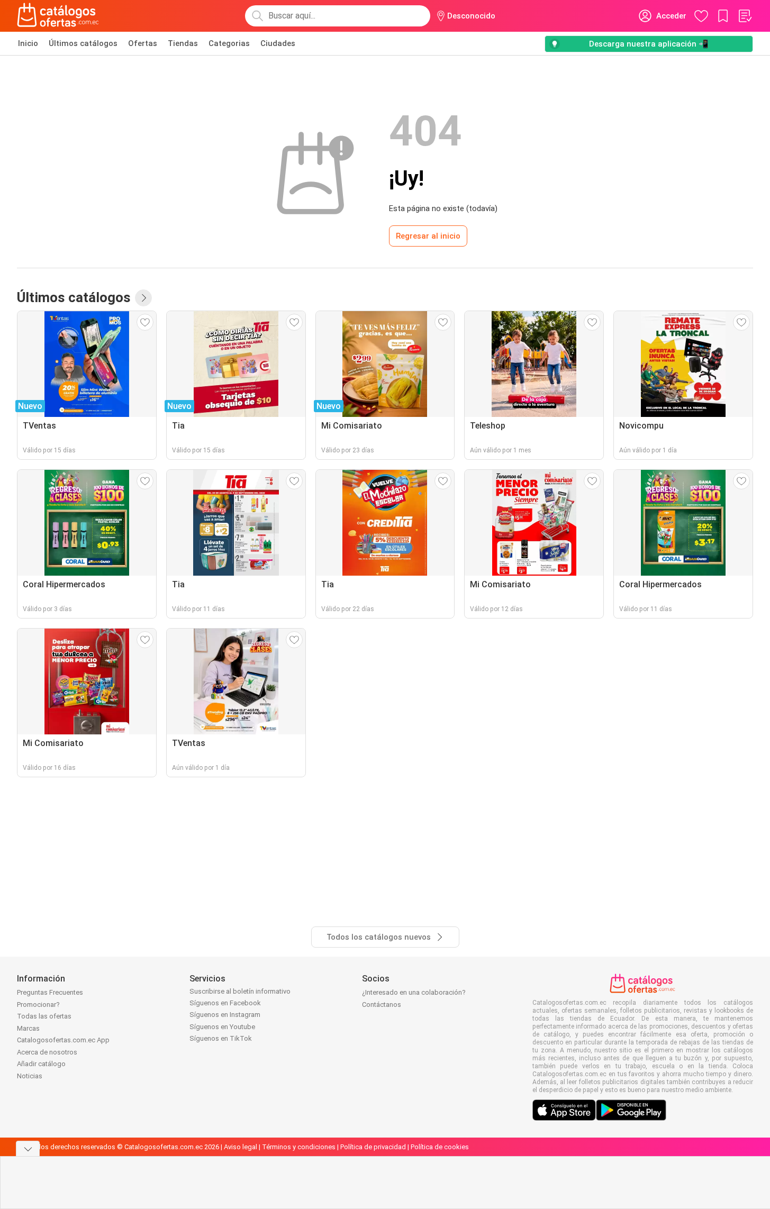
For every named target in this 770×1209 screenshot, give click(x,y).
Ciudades (277, 43)
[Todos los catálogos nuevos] (143, 297)
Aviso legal (240, 1147)
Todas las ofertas (44, 1016)
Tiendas (183, 43)
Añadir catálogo (41, 1064)
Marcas (28, 1028)
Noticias (29, 1076)
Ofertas (142, 43)
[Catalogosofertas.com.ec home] (58, 16)
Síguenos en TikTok (220, 1038)
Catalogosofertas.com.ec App (63, 1040)
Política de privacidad (373, 1147)
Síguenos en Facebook (225, 1003)
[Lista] (744, 15)
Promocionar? (38, 1004)
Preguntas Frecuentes (50, 992)
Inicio (28, 43)
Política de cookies (440, 1147)
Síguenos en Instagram (224, 1015)
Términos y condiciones (299, 1147)
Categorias (229, 43)
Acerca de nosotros (47, 1052)
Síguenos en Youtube (222, 1027)
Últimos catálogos (83, 43)
